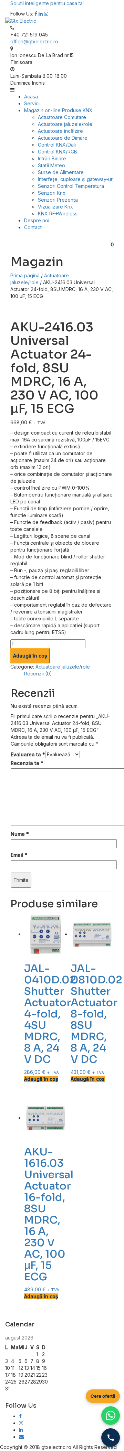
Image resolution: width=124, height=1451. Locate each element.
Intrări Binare (52, 158)
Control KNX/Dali (57, 145)
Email (19, 855)
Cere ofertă (103, 1396)
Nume (20, 834)
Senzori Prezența (58, 200)
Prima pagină (25, 275)
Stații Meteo (51, 165)
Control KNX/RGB (57, 151)
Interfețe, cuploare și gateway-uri (76, 179)
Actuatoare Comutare (62, 117)
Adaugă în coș (30, 656)
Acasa (31, 96)
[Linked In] (41, 14)
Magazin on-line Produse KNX (58, 110)
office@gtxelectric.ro (34, 41)
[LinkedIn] (21, 1430)
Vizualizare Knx (55, 207)
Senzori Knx (51, 193)
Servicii (32, 103)
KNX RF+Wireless (58, 213)
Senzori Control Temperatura (71, 186)
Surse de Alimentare (61, 172)
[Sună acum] (110, 1437)
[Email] (21, 1437)
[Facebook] (35, 14)
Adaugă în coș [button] (41, 1079)
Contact (33, 227)
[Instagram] (46, 14)
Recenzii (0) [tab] (38, 673)
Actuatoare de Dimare (62, 138)
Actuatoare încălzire (60, 131)
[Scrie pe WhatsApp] (110, 1415)
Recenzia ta (27, 763)
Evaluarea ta (28, 754)
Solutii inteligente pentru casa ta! (47, 3)
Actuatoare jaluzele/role (65, 124)
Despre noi (36, 220)
